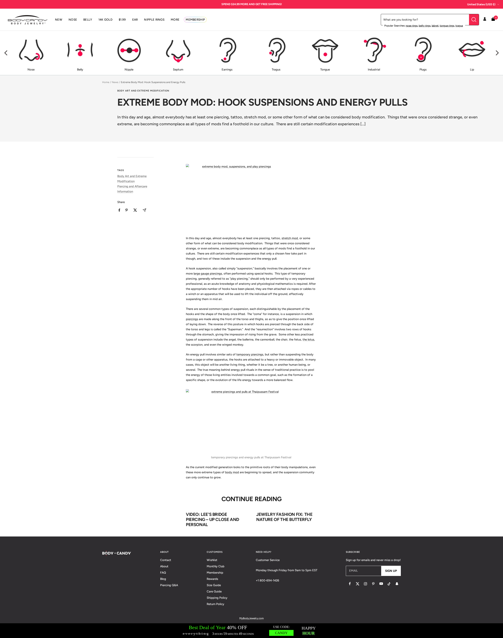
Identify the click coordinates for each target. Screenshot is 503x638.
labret (435, 25)
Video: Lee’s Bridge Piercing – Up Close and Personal (212, 519)
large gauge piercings (208, 273)
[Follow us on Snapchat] (397, 584)
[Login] (484, 19)
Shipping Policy (217, 598)
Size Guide (214, 585)
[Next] (496, 53)
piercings (192, 319)
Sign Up (391, 571)
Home (105, 82)
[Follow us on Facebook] (350, 584)
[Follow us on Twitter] (358, 584)
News (115, 82)
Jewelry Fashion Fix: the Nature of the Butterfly (284, 517)
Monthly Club (215, 566)
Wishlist (212, 560)
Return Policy (215, 604)
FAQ (163, 572)
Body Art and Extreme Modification (143, 90)
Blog (163, 579)
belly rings (424, 25)
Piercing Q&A (169, 585)
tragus (459, 25)
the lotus (308, 339)
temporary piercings (249, 354)
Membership (215, 572)
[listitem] (119, 210)
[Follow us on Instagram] (365, 584)
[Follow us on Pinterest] (373, 584)
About (164, 566)
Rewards (212, 579)
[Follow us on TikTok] (389, 584)
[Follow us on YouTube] (381, 584)
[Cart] (493, 19)
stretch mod (290, 238)
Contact (165, 560)
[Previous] (6, 53)
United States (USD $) (481, 4)
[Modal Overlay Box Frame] (251, 630)
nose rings (412, 25)
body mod (232, 472)
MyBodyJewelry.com (251, 618)
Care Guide (214, 591)
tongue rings (447, 25)
